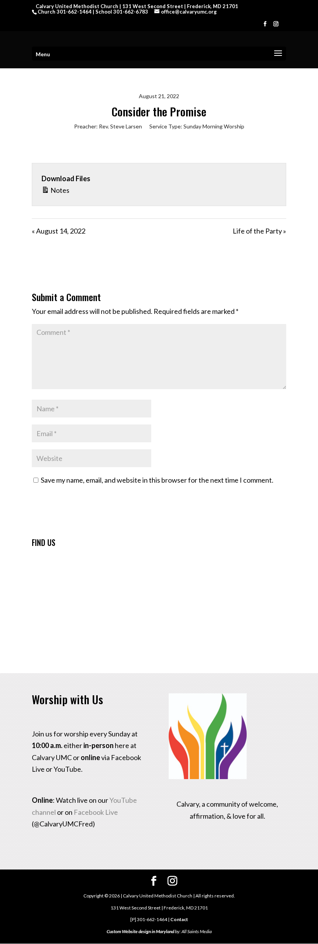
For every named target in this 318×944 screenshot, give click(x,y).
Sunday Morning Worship (213, 126)
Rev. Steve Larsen (120, 126)
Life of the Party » (259, 231)
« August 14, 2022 (58, 231)
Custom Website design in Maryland (140, 931)
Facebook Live (96, 812)
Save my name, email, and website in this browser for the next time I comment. (157, 480)
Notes (59, 190)
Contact (179, 919)
